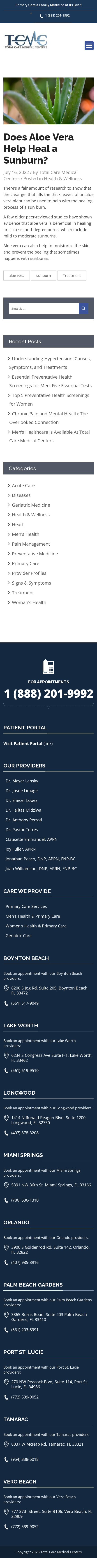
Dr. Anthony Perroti (24, 820)
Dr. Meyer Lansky (22, 781)
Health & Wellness (63, 178)
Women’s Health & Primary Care (36, 926)
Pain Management (31, 544)
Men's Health (25, 534)
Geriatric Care (19, 935)
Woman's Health (29, 602)
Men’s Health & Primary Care (33, 916)
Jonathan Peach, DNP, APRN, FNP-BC (40, 858)
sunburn (43, 275)
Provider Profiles (29, 573)
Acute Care (23, 485)
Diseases (21, 495)
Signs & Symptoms (31, 583)
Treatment (72, 275)
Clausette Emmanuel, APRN (32, 839)
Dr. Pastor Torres (22, 829)
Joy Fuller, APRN (21, 849)
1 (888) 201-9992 (57, 15)
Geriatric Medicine (31, 505)
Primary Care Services (26, 906)
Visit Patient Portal (23, 743)
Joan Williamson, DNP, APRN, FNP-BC (41, 868)
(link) (48, 743)
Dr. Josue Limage (22, 790)
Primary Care (25, 563)
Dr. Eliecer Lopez (21, 800)
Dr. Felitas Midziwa (23, 810)
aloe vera (16, 275)
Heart (18, 524)
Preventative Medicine (35, 554)
